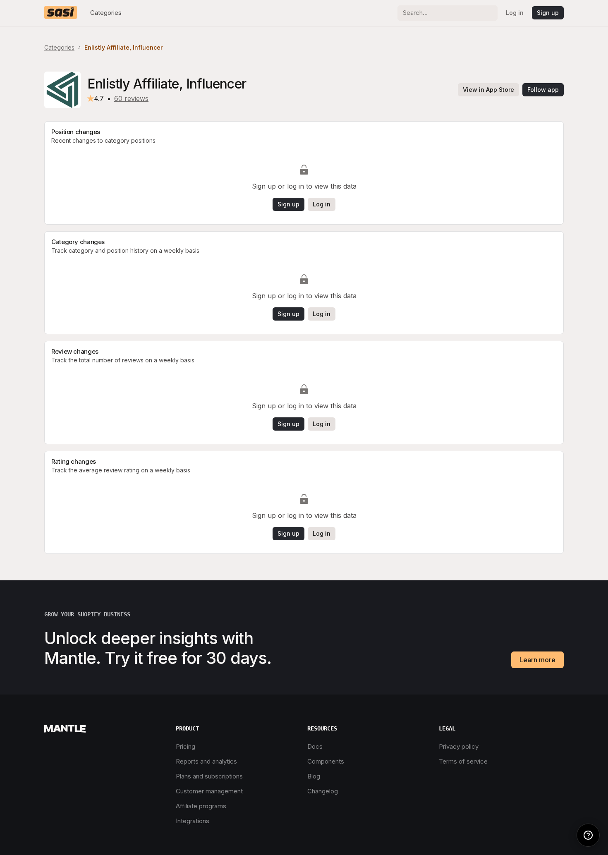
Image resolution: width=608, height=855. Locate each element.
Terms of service (463, 761)
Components (325, 761)
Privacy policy (459, 746)
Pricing (185, 746)
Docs (315, 746)
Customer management (209, 791)
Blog (313, 776)
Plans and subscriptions (209, 776)
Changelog (322, 791)
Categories (106, 13)
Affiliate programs (201, 806)
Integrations (192, 821)
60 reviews (131, 98)
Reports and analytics (206, 761)
